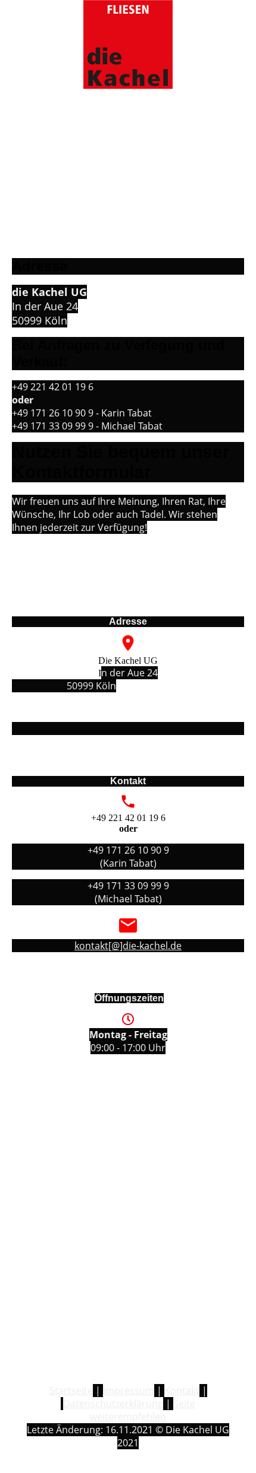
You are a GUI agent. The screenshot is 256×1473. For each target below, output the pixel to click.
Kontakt (181, 1390)
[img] (128, 44)
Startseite (71, 1390)
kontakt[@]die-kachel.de (128, 945)
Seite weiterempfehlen (142, 1410)
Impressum (128, 1390)
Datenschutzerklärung (113, 1403)
